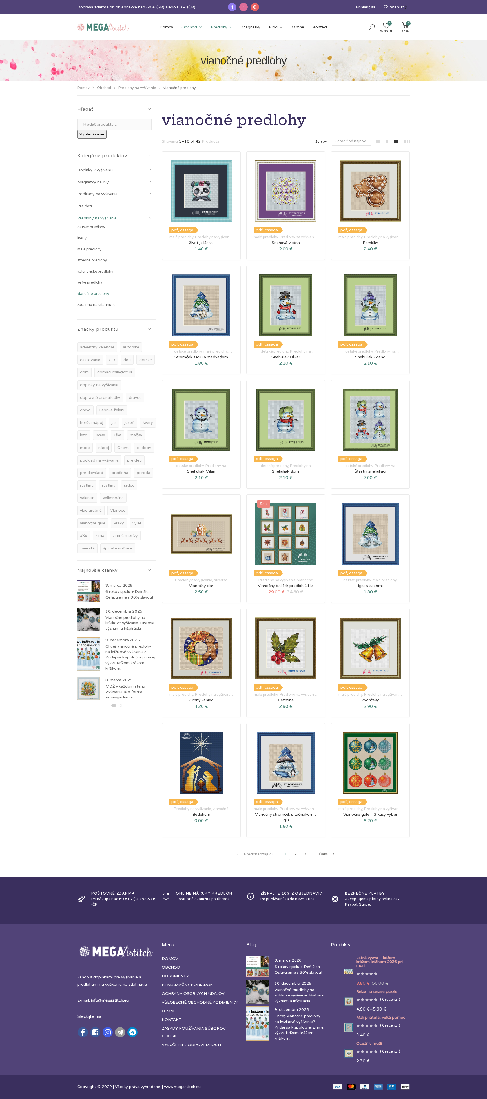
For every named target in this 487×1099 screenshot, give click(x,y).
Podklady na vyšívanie (97, 194)
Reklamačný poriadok (187, 984)
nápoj (103, 447)
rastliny (109, 485)
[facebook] (232, 7)
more (85, 447)
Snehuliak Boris (286, 471)
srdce (129, 485)
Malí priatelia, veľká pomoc (380, 1018)
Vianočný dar (201, 585)
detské (145, 359)
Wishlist (400, 7)
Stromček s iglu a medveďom (201, 357)
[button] (372, 27)
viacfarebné (91, 510)
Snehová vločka (286, 242)
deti (127, 359)
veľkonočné (113, 497)
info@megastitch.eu (110, 1000)
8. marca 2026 (118, 585)
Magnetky (251, 27)
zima (100, 535)
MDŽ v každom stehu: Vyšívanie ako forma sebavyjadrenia (125, 692)
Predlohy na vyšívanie (137, 88)
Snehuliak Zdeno (370, 357)
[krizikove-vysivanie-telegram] (120, 1032)
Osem (123, 447)
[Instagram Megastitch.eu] (108, 1032)
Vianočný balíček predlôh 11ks (285, 585)
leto (83, 435)
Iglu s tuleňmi (370, 585)
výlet (136, 523)
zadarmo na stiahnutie (96, 304)
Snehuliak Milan (201, 471)
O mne (298, 27)
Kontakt (320, 27)
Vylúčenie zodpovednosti (191, 1044)
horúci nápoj (91, 422)
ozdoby (144, 447)
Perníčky (370, 242)
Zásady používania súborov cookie (194, 1032)
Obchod (189, 27)
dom (84, 372)
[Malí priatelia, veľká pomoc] (342, 1027)
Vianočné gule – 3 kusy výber (370, 814)
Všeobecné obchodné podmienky (200, 1002)
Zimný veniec (201, 700)
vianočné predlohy (93, 294)
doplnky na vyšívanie (99, 384)
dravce (135, 397)
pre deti (134, 460)
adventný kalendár (97, 347)
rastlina (87, 485)
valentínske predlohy (95, 271)
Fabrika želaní (111, 410)
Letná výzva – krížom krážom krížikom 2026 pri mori (379, 962)
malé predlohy (89, 249)
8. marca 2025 (118, 680)
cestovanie (90, 359)
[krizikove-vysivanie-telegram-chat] (132, 1032)
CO (112, 359)
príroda (143, 472)
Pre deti (84, 206)
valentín (87, 497)
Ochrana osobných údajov (193, 993)
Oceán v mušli (369, 1043)
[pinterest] (255, 7)
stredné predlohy (92, 260)
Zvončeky (370, 700)
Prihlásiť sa (365, 7)
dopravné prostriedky (100, 397)
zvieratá (87, 548)
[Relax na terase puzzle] (342, 1001)
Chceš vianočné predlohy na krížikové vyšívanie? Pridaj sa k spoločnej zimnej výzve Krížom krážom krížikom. (130, 657)
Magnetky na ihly (93, 182)
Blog (273, 27)
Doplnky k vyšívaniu (95, 170)
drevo (85, 410)
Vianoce (117, 510)
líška (117, 435)
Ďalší (323, 854)
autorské (131, 347)
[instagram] (243, 7)
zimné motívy (125, 535)
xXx (83, 535)
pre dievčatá (91, 472)
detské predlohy (91, 227)
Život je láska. (201, 242)
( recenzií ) (390, 1000)
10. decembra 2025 (123, 611)
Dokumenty (175, 976)
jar (114, 422)
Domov (166, 27)
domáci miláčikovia (114, 372)
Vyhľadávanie (91, 134)
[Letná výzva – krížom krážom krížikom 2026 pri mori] (342, 971)
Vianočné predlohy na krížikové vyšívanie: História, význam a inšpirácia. (130, 623)
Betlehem (201, 814)
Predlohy (219, 27)
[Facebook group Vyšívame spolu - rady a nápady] (95, 1032)
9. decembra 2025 (122, 640)
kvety (82, 238)
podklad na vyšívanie (99, 460)
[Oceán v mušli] (342, 1053)
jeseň (129, 422)
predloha (120, 472)
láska (100, 435)
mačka (136, 435)
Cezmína (286, 700)
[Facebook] (83, 1032)
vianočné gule (92, 523)
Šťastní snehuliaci (370, 471)
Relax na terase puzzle (376, 992)
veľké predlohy (89, 282)
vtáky (119, 523)
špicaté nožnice (117, 548)
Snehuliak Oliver (285, 357)
